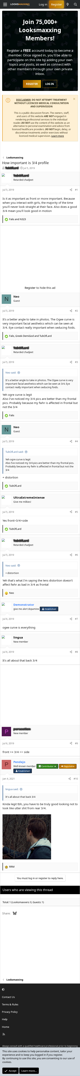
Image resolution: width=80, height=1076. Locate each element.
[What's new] (67, 4)
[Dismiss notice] (73, 99)
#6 (76, 555)
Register (30, 288)
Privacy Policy (10, 1012)
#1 (76, 189)
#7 (76, 619)
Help (4, 1019)
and (17, 219)
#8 (76, 652)
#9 (76, 743)
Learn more (57, 136)
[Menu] (5, 4)
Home (5, 1027)
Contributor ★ (48, 766)
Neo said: (10, 372)
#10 (76, 778)
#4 (76, 441)
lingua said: (11, 789)
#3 (76, 362)
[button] (39, 989)
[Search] (75, 4)
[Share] (71, 189)
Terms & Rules (10, 1004)
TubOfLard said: (14, 452)
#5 (76, 512)
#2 (76, 310)
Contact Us (8, 997)
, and (30, 336)
